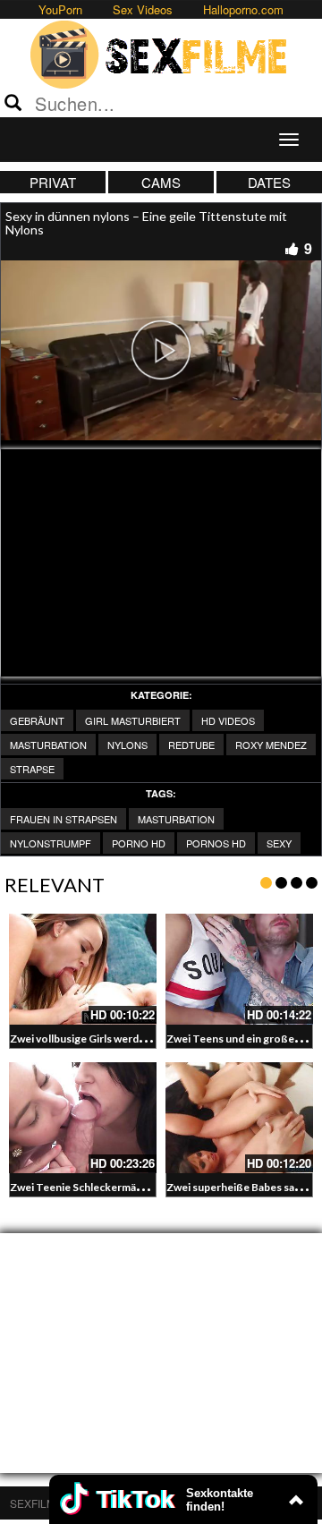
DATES (269, 182)
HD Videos (228, 720)
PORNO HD (138, 843)
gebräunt (37, 720)
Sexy (279, 843)
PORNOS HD (216, 843)
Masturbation (176, 819)
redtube (191, 744)
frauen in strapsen (63, 819)
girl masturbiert (133, 720)
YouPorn (60, 9)
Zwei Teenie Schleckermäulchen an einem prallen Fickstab (152, 1187)
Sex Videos (143, 9)
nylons (127, 744)
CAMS (161, 182)
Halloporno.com (243, 9)
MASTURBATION (48, 744)
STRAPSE (32, 769)
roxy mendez (271, 744)
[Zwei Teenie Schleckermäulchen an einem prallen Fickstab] (83, 1117)
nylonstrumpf (50, 843)
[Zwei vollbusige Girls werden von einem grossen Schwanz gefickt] (83, 969)
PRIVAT (53, 182)
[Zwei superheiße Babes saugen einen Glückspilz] (239, 1117)
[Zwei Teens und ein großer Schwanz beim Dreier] (239, 969)
